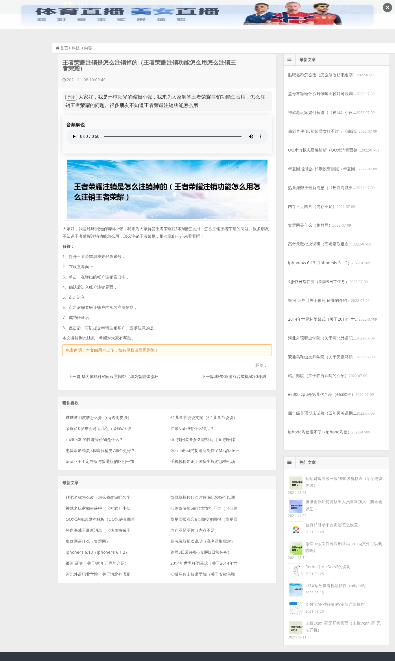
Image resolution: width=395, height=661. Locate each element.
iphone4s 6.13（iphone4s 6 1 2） (97, 552)
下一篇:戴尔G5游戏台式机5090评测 (234, 376)
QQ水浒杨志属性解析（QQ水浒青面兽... (324, 150)
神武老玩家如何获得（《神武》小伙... (322, 112)
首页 (64, 48)
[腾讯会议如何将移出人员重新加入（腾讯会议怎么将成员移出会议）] (295, 505)
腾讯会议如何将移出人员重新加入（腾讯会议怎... (343, 505)
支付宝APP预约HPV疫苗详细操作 (335, 604)
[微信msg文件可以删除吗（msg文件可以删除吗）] (295, 547)
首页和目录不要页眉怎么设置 (331, 524)
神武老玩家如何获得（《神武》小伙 (98, 508)
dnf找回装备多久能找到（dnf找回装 (203, 439)
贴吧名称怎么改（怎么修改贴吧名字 (98, 497)
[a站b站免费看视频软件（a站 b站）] (295, 589)
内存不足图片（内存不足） (194, 530)
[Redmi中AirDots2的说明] (295, 570)
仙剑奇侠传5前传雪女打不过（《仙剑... (323, 131)
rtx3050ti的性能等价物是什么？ (94, 439)
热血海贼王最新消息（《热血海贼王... (322, 187)
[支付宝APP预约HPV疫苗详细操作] (295, 607)
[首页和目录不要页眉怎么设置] (295, 528)
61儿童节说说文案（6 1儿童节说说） (203, 417)
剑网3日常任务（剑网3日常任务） (201, 552)
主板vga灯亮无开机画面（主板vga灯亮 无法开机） (343, 626)
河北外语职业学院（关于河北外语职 (98, 574)
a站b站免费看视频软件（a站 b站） (337, 585)
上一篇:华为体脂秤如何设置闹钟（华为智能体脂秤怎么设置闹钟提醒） (131, 376)
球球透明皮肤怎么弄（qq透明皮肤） (99, 417)
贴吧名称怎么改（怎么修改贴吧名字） (322, 74)
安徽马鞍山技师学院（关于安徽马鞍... (322, 356)
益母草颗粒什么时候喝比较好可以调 (202, 497)
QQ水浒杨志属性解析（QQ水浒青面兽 (100, 519)
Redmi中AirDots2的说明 (327, 566)
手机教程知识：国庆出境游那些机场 (202, 461)
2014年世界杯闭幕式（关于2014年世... (323, 319)
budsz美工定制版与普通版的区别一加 (100, 461)
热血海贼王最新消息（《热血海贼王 (98, 530)
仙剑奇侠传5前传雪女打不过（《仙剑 (203, 508)
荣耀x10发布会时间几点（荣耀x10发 (99, 428)
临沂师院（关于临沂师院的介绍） (318, 375)
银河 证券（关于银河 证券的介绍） (97, 563)
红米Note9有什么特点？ (192, 428)
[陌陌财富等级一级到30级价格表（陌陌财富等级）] (295, 482)
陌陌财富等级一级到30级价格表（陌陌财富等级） (344, 482)
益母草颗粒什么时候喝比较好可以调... (322, 93)
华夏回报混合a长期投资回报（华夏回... (323, 168)
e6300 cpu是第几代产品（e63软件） (321, 394)
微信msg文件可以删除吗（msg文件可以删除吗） (343, 547)
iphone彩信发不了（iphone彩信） (320, 432)
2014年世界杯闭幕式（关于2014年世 (203, 563)
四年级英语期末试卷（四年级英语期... (322, 413)
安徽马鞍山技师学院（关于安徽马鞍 (202, 574)
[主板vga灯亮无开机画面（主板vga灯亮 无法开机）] (295, 626)
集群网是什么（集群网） (88, 541)
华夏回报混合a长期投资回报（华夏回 (203, 519)
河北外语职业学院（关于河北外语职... (322, 338)
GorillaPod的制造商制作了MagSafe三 (204, 450)
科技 (76, 48)
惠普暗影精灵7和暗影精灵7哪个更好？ (100, 450)
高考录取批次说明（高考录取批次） (202, 541)
